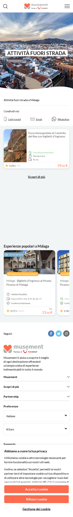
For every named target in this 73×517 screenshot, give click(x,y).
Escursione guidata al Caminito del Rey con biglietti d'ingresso (47, 134)
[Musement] (36, 6)
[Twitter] (58, 334)
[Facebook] (50, 334)
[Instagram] (65, 334)
